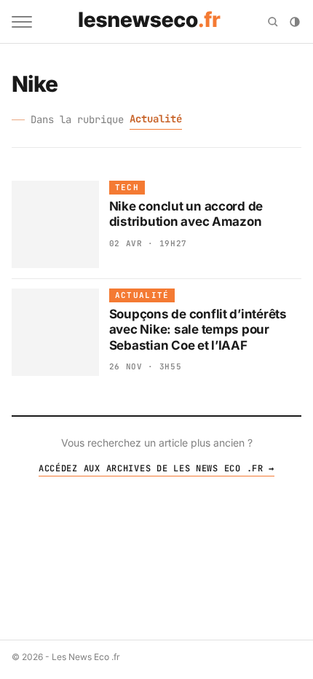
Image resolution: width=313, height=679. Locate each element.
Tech (127, 187)
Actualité (156, 118)
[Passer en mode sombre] (294, 21)
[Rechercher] (273, 21)
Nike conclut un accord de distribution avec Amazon (186, 214)
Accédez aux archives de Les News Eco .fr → (156, 468)
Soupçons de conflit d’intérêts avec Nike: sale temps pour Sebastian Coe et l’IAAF (198, 330)
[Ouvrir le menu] (22, 22)
